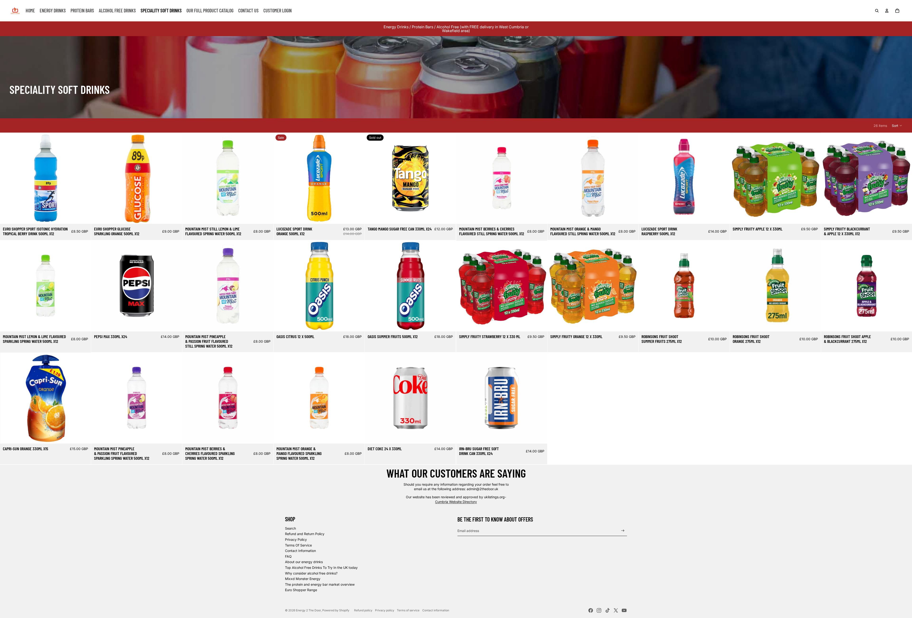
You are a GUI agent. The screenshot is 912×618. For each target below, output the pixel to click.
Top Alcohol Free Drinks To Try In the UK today (321, 567)
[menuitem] (30, 10)
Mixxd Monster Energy (302, 579)
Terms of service (408, 610)
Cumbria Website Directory (456, 502)
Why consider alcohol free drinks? (311, 573)
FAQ (288, 556)
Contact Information (300, 551)
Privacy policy (384, 610)
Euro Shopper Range (301, 590)
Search (290, 528)
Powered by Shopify (335, 610)
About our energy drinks (304, 562)
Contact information (435, 610)
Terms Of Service (298, 545)
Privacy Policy (296, 539)
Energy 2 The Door (308, 610)
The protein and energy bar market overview (320, 584)
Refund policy (363, 610)
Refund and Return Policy (304, 534)
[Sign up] (623, 531)
